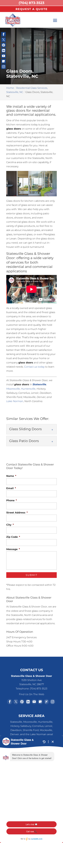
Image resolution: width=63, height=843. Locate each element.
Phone (11, 500)
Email (11, 488)
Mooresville (13, 388)
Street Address (17, 512)
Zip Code (13, 536)
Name (11, 476)
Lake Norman (14, 401)
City (10, 524)
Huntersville (28, 388)
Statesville (39, 384)
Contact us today (34, 366)
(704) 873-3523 (31, 3)
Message (13, 549)
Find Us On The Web (31, 694)
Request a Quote (32, 9)
